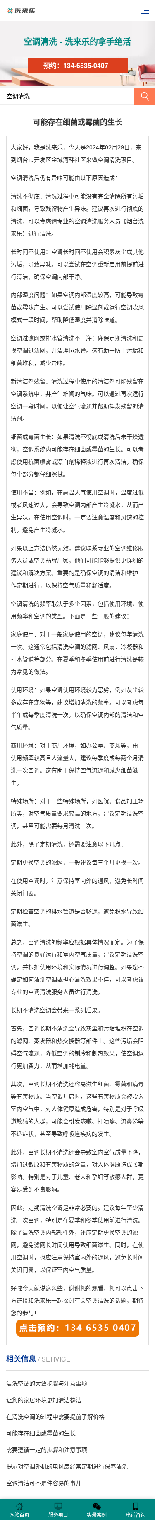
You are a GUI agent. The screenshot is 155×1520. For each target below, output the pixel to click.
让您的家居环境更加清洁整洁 (43, 1400)
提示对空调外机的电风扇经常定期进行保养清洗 (67, 1466)
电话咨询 (135, 1514)
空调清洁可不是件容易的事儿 (43, 1483)
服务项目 (58, 1514)
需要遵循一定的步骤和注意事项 (46, 1449)
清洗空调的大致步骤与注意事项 (46, 1383)
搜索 (144, 96)
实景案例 (97, 1514)
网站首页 (19, 1514)
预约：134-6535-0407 (75, 65)
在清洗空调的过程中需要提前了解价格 (55, 1416)
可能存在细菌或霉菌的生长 (41, 1433)
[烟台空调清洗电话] (78, 1334)
